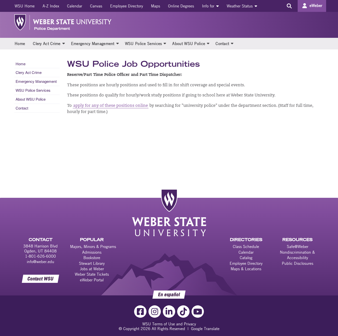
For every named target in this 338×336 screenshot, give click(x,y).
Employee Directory (126, 5)
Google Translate (205, 328)
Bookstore (91, 257)
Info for (209, 5)
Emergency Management (93, 43)
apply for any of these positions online (110, 106)
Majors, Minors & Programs (93, 246)
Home (20, 43)
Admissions (91, 252)
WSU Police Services (143, 43)
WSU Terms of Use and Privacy (169, 323)
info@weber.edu (40, 261)
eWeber (316, 5)
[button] (64, 43)
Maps (155, 5)
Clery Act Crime (47, 43)
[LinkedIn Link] (169, 311)
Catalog (246, 257)
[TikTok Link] (183, 311)
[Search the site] (289, 6)
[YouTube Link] (198, 311)
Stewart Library (92, 263)
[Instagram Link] (154, 311)
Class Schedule (246, 246)
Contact (222, 43)
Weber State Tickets (92, 274)
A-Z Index (51, 5)
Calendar (74, 5)
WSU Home (25, 5)
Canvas (96, 5)
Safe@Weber (297, 246)
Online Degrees (181, 5)
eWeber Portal (92, 279)
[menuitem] (25, 6)
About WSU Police (188, 43)
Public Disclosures (297, 263)
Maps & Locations (246, 268)
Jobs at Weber (92, 268)
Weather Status (240, 5)
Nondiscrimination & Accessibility (297, 255)
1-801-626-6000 (40, 256)
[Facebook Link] (140, 311)
